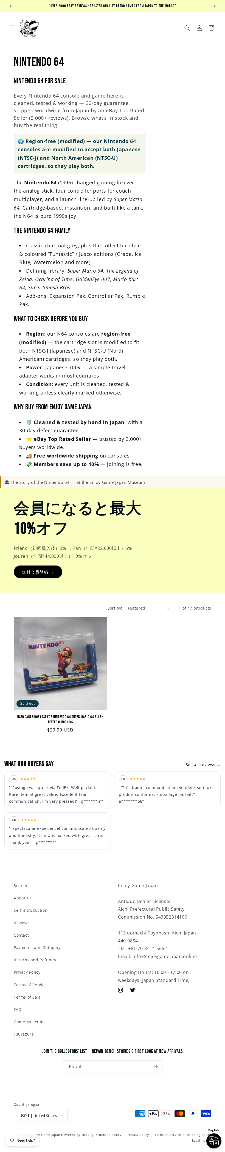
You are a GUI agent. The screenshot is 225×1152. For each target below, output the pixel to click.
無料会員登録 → (38, 572)
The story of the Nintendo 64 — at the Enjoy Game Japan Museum (78, 482)
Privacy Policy (27, 972)
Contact (21, 935)
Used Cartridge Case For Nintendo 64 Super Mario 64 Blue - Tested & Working (60, 719)
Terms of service (168, 1135)
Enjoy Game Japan (45, 1135)
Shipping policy (199, 1135)
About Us (23, 898)
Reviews (22, 922)
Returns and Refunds (35, 959)
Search (20, 885)
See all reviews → (203, 764)
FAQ (18, 1009)
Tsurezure (24, 1034)
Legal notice (201, 1140)
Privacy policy (138, 1135)
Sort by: (115, 608)
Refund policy (110, 1135)
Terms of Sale (27, 997)
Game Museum (29, 1021)
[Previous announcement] (11, 6)
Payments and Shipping (37, 947)
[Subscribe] (156, 1066)
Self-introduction (30, 910)
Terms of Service (30, 984)
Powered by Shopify (77, 1135)
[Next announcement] (214, 6)
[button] (11, 28)
